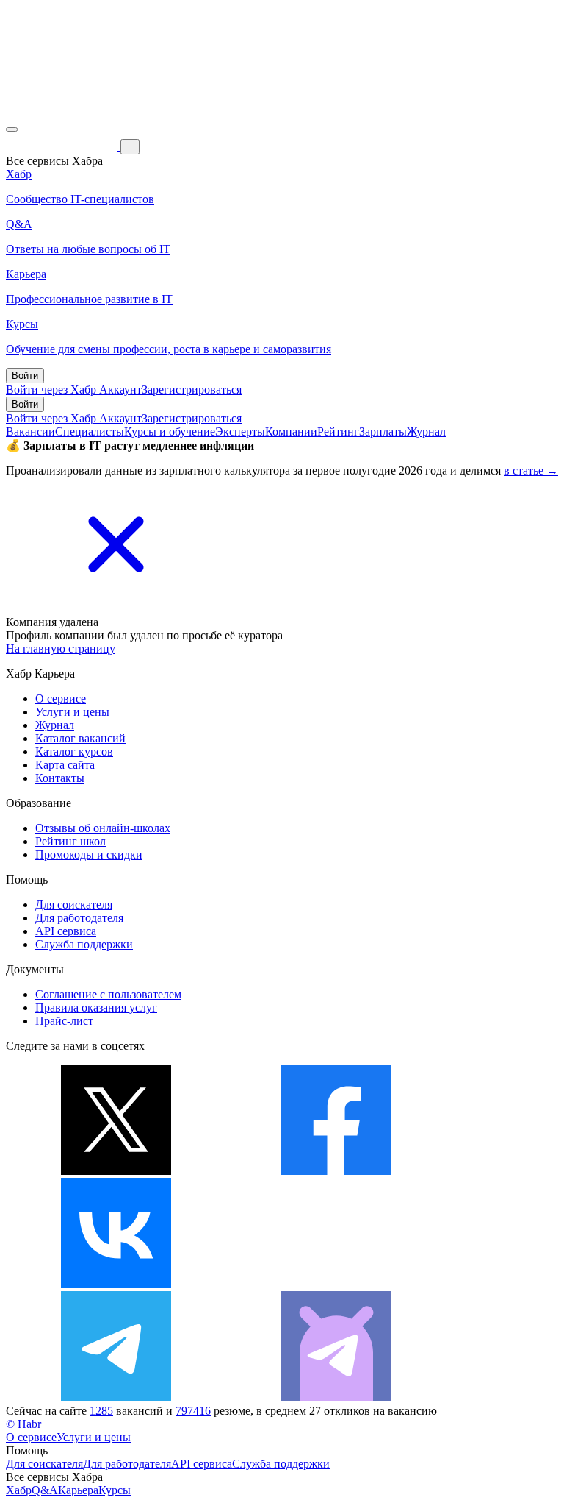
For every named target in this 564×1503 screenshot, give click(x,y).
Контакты (59, 778)
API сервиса (65, 931)
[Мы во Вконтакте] (116, 1284)
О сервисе (60, 698)
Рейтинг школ (70, 841)
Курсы (114, 1490)
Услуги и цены (72, 712)
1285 (101, 1410)
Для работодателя (79, 918)
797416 (193, 1410)
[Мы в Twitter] (116, 1171)
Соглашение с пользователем (108, 994)
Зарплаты (383, 431)
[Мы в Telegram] (116, 1397)
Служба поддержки (84, 944)
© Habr (23, 1424)
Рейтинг (338, 431)
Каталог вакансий (80, 738)
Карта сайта (65, 764)
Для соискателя (73, 904)
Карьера (78, 1490)
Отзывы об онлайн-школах (102, 828)
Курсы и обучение (169, 431)
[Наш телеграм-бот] (336, 1397)
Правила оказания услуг (96, 1007)
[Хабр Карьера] (63, 146)
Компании (291, 431)
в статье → (531, 470)
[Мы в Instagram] (336, 1284)
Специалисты (89, 431)
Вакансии (30, 431)
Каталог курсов (74, 751)
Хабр (19, 1490)
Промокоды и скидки (88, 854)
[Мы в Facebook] (336, 1171)
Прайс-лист (64, 1021)
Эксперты (240, 431)
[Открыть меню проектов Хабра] (12, 129)
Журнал (426, 431)
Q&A (45, 1490)
